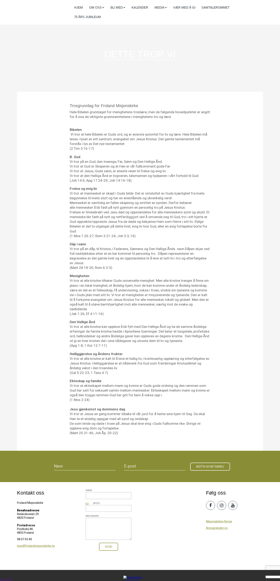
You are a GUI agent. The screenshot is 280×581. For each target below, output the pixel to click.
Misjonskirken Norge (219, 521)
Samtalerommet (215, 7)
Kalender (140, 7)
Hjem (78, 7)
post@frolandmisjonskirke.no (36, 545)
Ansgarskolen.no (217, 528)
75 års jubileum (87, 17)
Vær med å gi (184, 7)
